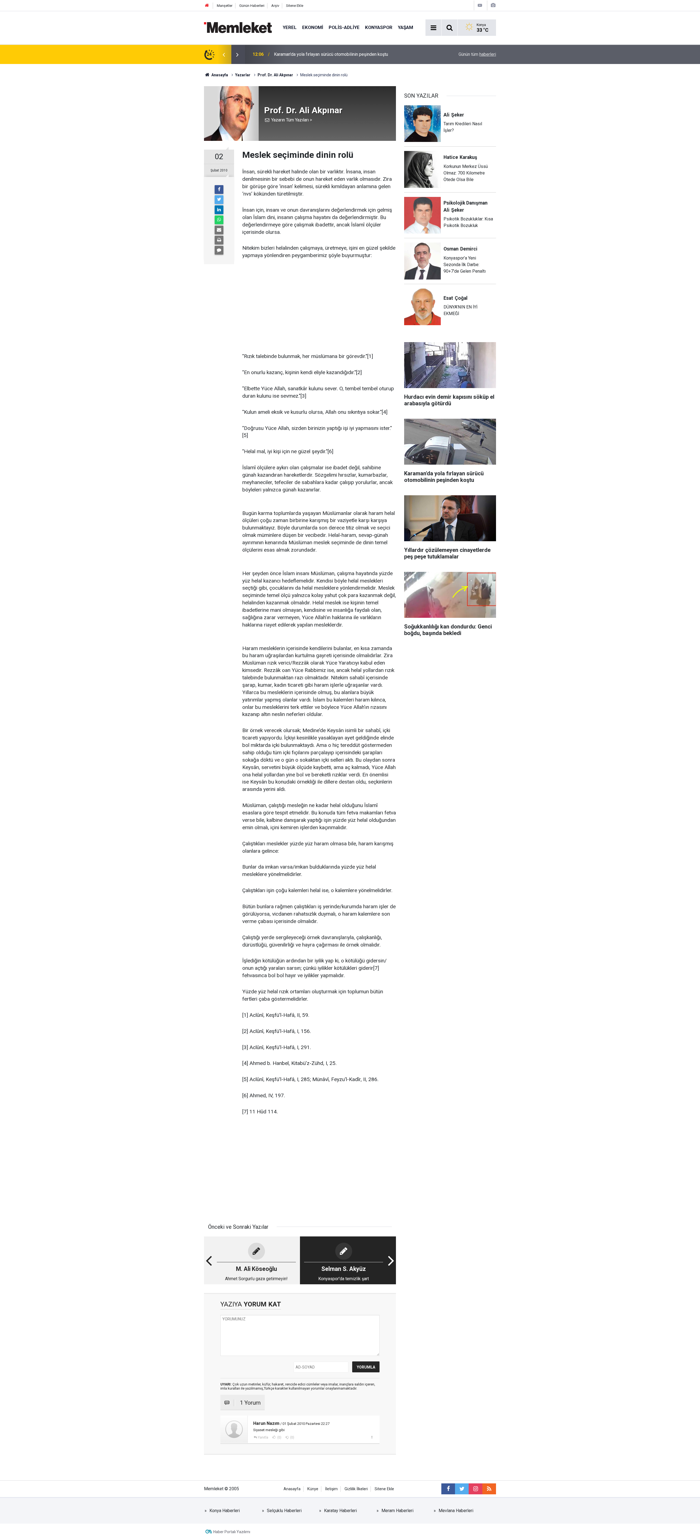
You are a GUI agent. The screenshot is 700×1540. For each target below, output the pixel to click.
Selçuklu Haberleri (284, 1510)
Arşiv (275, 6)
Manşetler (224, 6)
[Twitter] (219, 199)
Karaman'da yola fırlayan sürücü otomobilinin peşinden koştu (331, 54)
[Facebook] (219, 189)
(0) (278, 1437)
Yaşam (405, 27)
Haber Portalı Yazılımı (231, 1532)
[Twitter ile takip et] (462, 1488)
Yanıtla (263, 1437)
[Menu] (433, 28)
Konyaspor (378, 27)
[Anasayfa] (207, 6)
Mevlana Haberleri (456, 1510)
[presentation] (224, 54)
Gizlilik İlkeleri (356, 1489)
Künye (312, 1489)
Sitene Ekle (294, 6)
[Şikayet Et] (371, 1437)
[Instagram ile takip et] (475, 1488)
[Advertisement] (319, 306)
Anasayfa (292, 1489)
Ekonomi (312, 27)
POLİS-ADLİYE (344, 27)
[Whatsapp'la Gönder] (219, 220)
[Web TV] (480, 5)
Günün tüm (477, 54)
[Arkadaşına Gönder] (219, 230)
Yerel (290, 27)
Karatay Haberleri (340, 1510)
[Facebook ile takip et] (448, 1488)
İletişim (331, 1489)
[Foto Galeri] (493, 5)
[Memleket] (238, 27)
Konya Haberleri (224, 1510)
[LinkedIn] (219, 209)
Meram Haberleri (397, 1510)
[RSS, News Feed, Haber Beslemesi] (489, 1488)
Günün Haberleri (251, 6)
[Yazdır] (219, 240)
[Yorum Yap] (219, 250)
